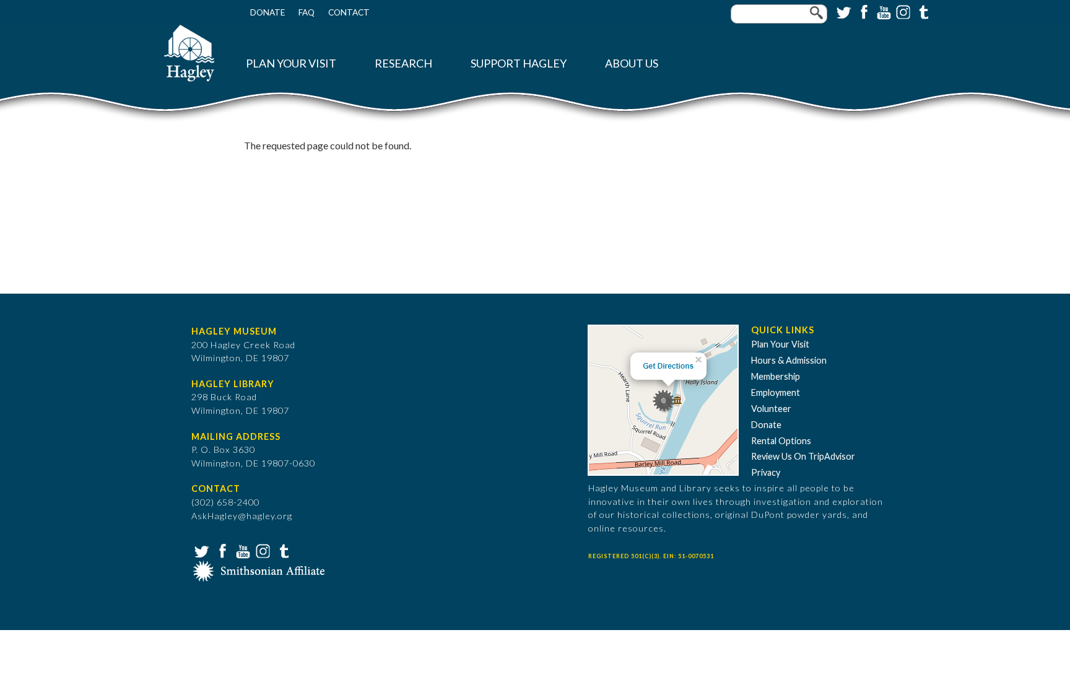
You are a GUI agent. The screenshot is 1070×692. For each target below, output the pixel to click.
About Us (631, 63)
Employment (775, 392)
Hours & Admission (789, 360)
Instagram (902, 11)
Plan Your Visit (291, 63)
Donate (267, 12)
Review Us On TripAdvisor (803, 456)
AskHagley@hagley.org (241, 515)
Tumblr (922, 11)
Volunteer (771, 408)
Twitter (842, 11)
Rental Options (781, 441)
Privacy (765, 472)
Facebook (862, 11)
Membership (775, 376)
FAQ (306, 12)
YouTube (882, 11)
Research (403, 63)
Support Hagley (519, 63)
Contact (349, 12)
